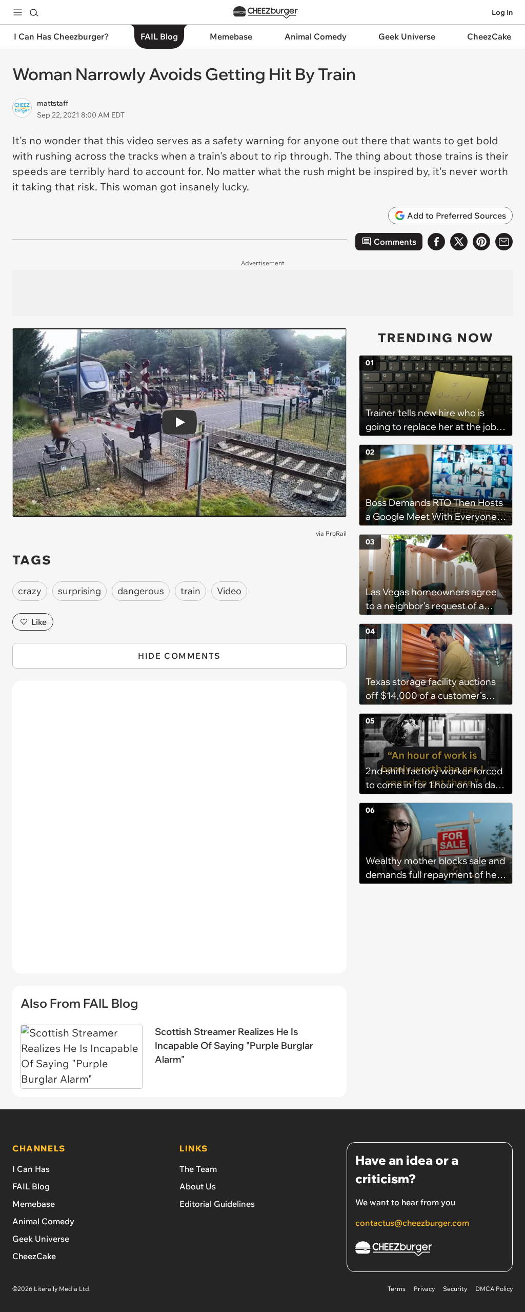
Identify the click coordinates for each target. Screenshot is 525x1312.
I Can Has (31, 1169)
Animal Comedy (43, 1221)
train (190, 591)
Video (229, 591)
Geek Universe (40, 1238)
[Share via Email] (504, 241)
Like (39, 622)
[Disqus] (179, 832)
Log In (502, 12)
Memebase (33, 1204)
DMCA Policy (494, 1289)
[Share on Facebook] (436, 241)
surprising (79, 591)
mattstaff (52, 103)
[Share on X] (459, 241)
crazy (30, 591)
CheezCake (34, 1256)
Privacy (424, 1289)
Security (455, 1289)
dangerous (140, 591)
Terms (397, 1289)
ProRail (336, 533)
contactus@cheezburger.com (412, 1223)
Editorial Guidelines (217, 1204)
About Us (197, 1186)
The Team (198, 1169)
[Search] (34, 12)
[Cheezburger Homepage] (265, 13)
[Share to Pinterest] (481, 241)
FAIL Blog (31, 1186)
